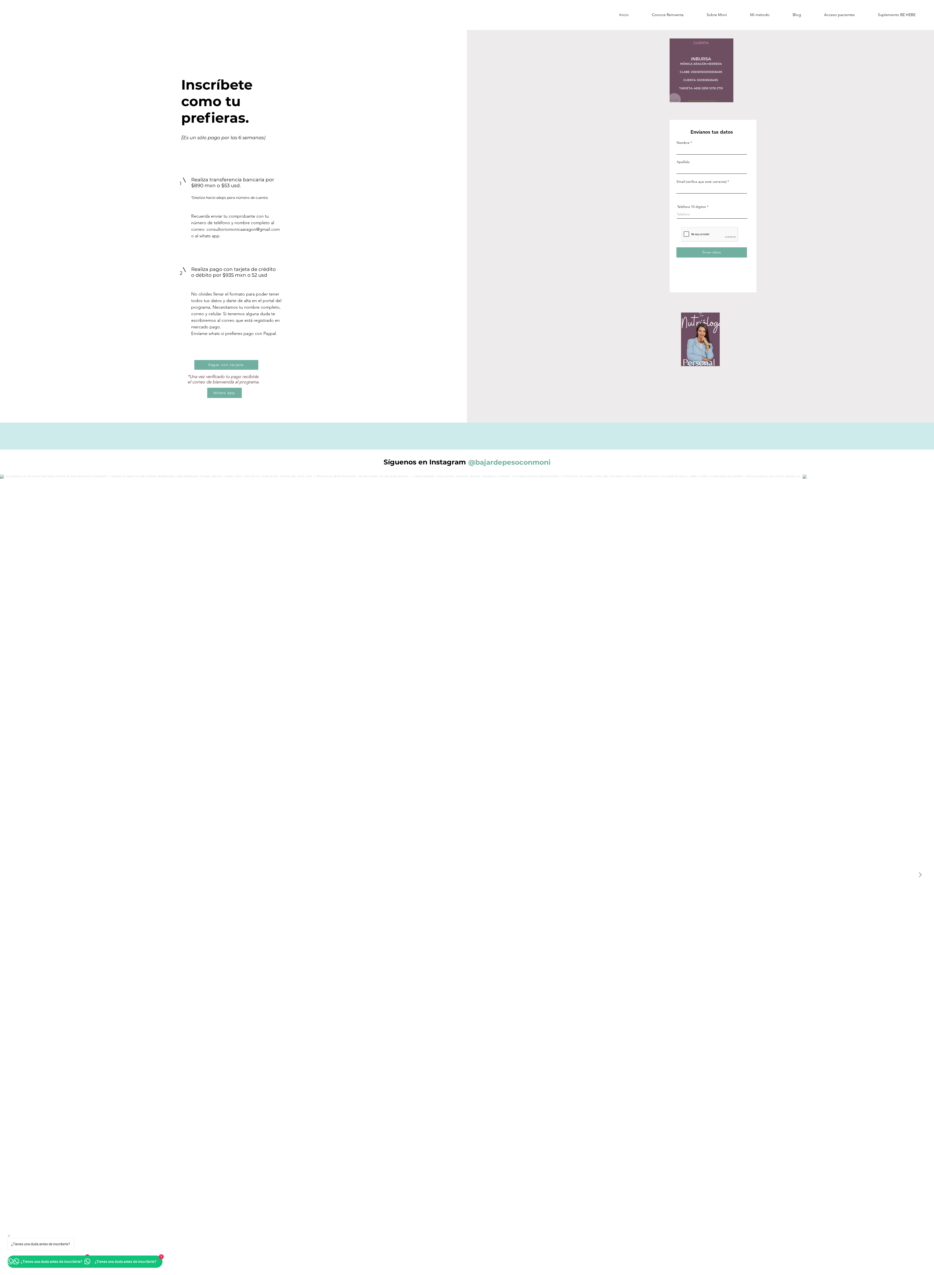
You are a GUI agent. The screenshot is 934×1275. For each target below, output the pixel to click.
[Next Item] (920, 875)
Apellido (683, 162)
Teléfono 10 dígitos (691, 206)
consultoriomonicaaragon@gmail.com (243, 229)
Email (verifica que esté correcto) (702, 181)
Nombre (683, 142)
